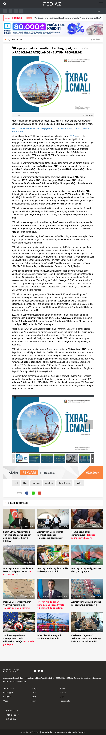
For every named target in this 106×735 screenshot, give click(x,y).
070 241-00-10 (12, 710)
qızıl (16, 483)
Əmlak (34, 696)
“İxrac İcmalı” (64, 483)
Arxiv (34, 701)
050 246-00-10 (12, 715)
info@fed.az (11, 719)
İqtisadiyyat (8, 692)
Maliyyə (35, 688)
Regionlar (7, 696)
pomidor (49, 483)
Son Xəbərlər (8, 688)
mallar (79, 483)
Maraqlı (63, 692)
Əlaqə (5, 701)
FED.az (73, 136)
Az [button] (99, 11)
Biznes (62, 688)
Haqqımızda (65, 701)
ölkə (25, 483)
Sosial (34, 692)
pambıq (36, 483)
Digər (62, 696)
